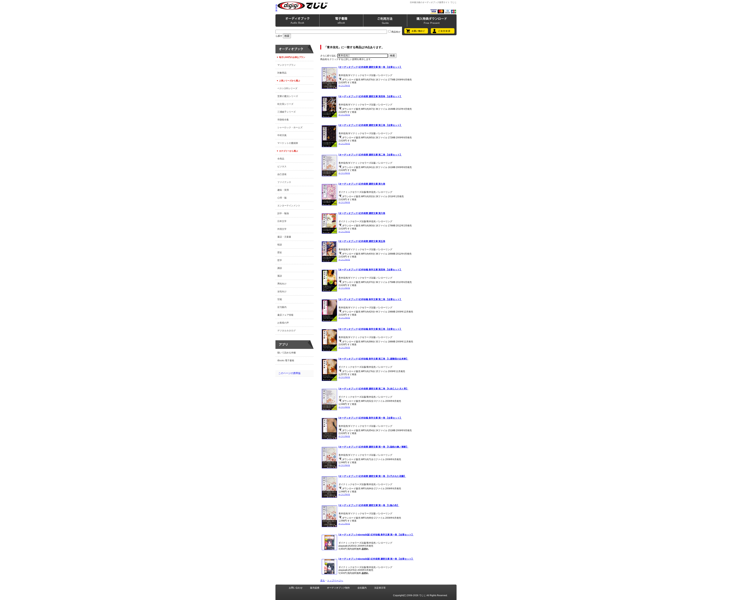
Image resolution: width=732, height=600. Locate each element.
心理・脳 (282, 197)
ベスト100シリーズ (287, 88)
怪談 (279, 244)
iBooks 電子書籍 (285, 360)
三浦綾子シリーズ (286, 112)
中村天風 (282, 135)
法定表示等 (380, 587)
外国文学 (282, 229)
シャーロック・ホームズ (290, 127)
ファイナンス (284, 182)
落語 (279, 276)
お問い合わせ (296, 587)
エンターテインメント (288, 205)
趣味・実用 (283, 190)
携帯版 (276, 7)
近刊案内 (282, 307)
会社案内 (362, 587)
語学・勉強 (283, 213)
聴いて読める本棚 (286, 352)
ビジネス (282, 166)
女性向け (282, 291)
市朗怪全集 (283, 119)
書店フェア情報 (285, 315)
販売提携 (314, 587)
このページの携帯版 (289, 373)
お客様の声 (283, 322)
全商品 (280, 158)
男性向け (282, 283)
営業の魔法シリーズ (287, 96)
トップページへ (335, 580)
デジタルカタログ (286, 330)
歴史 (279, 252)
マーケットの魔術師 (287, 143)
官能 (279, 299)
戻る (322, 580)
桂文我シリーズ (285, 104)
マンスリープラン (286, 65)
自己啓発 (282, 174)
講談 (279, 268)
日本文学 (282, 221)
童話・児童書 (284, 237)
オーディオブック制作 (338, 587)
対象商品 (282, 72)
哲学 (279, 260)
